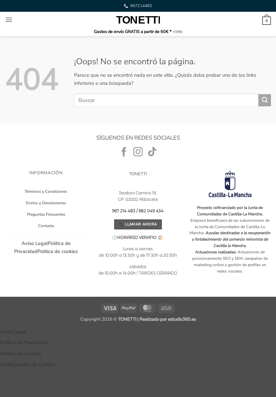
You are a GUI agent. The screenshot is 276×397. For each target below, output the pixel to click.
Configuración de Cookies (27, 364)
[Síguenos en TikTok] (152, 152)
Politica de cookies (57, 251)
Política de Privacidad (23, 342)
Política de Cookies (20, 353)
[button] (8, 20)
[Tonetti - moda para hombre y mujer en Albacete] (138, 20)
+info (177, 31)
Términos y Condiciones (46, 191)
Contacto (46, 225)
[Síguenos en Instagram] (138, 152)
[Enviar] (264, 100)
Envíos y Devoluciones (46, 203)
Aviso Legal (35, 243)
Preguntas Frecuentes (46, 214)
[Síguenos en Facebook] (124, 152)
